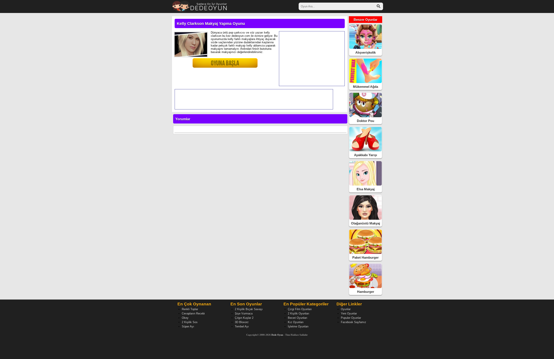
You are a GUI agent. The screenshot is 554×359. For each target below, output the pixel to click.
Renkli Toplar (190, 309)
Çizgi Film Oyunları (300, 309)
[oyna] (215, 65)
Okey (185, 317)
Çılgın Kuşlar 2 (244, 317)
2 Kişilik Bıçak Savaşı (249, 309)
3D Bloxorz (242, 322)
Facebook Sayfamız (353, 322)
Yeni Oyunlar (349, 313)
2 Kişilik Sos (190, 322)
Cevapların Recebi (193, 313)
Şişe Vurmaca (244, 313)
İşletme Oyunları (298, 326)
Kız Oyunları (296, 322)
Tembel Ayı (242, 326)
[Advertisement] (311, 59)
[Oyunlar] (200, 6)
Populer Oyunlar (351, 317)
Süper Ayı (188, 326)
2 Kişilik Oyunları (298, 313)
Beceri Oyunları (297, 317)
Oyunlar (346, 309)
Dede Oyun (277, 334)
